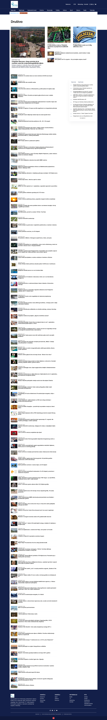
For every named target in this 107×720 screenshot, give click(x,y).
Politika (58, 10)
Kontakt (86, 4)
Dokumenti (87, 702)
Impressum (37, 714)
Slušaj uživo (24, 13)
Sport (71, 10)
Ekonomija (49, 10)
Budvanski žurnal (32, 10)
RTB (75, 4)
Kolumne (57, 700)
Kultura (65, 10)
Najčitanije (21, 10)
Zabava (78, 10)
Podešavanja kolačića (68, 714)
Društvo (42, 10)
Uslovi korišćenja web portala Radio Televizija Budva (51, 714)
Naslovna (68, 4)
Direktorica (87, 700)
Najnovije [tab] (73, 82)
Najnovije (13, 10)
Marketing (80, 4)
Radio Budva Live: (14, 13)
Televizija (92, 10)
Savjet (85, 698)
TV (70, 698)
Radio (84, 10)
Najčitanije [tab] (80, 82)
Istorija (86, 696)
